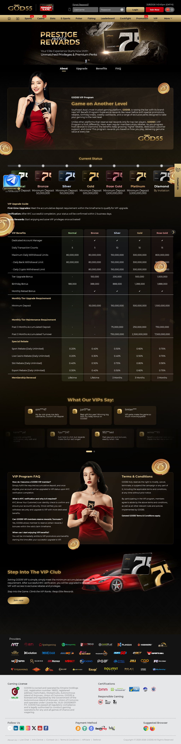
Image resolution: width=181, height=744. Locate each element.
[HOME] (9, 18)
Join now (18, 600)
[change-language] (169, 9)
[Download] (17, 18)
